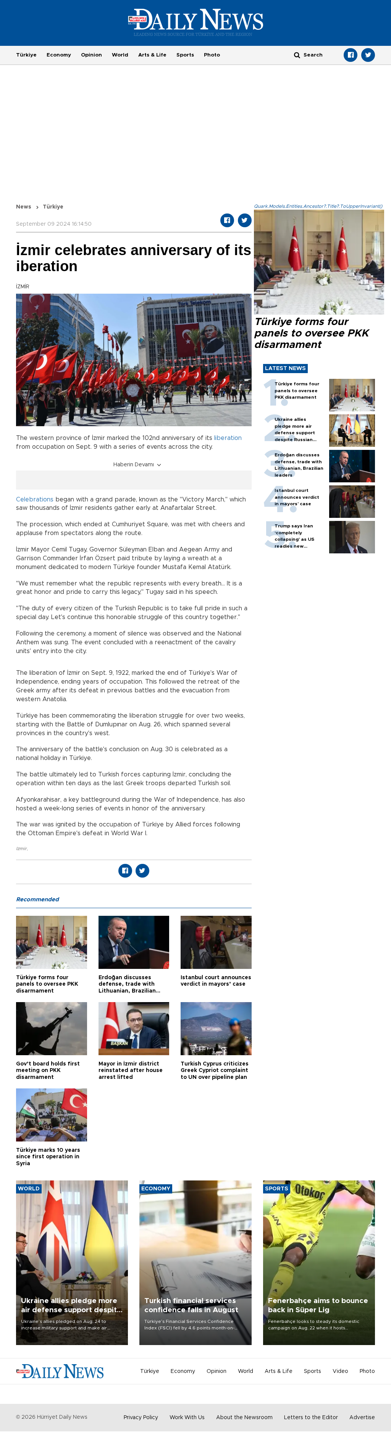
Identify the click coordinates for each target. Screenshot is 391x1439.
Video (340, 1371)
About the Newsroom (244, 1417)
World (120, 55)
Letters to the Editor (311, 1417)
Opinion (91, 55)
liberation (228, 438)
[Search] (297, 55)
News (23, 207)
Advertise (362, 1417)
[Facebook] (350, 55)
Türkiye (26, 55)
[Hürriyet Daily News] (195, 22)
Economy (59, 55)
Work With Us (187, 1417)
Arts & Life (152, 55)
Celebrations (34, 499)
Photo (212, 55)
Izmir (21, 848)
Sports (185, 55)
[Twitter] (368, 55)
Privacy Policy (141, 1417)
